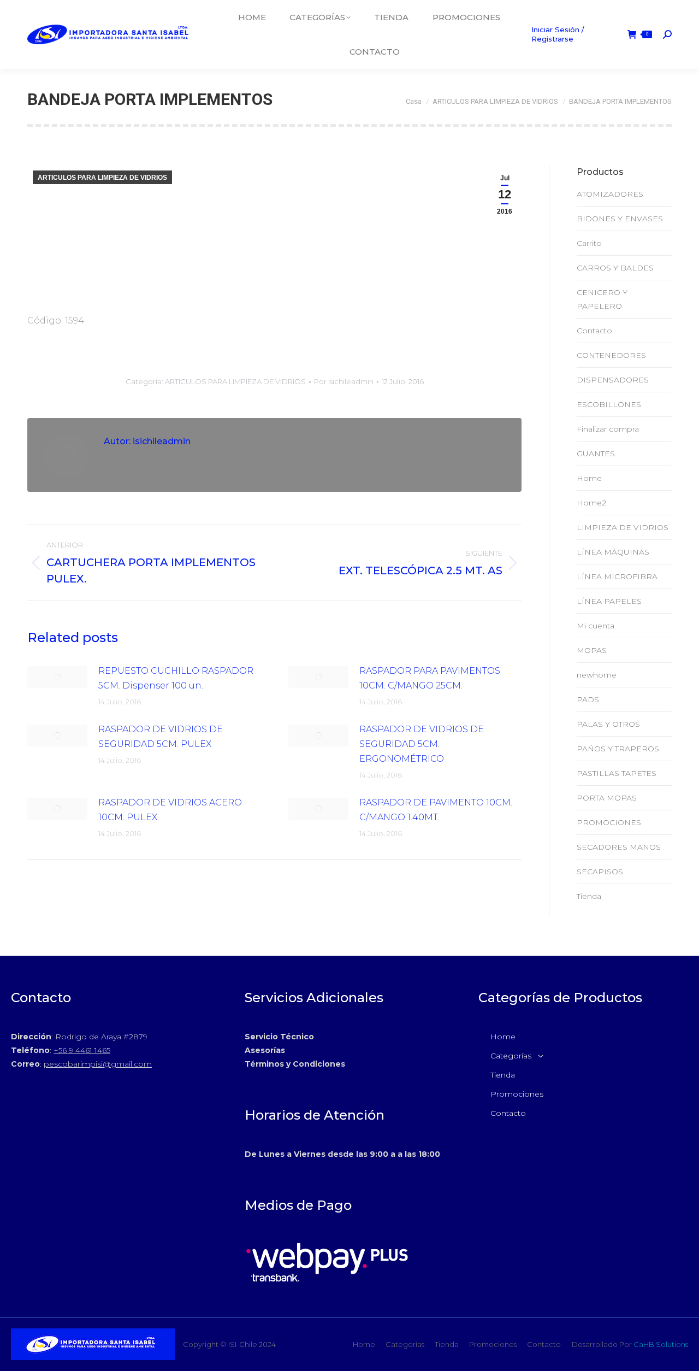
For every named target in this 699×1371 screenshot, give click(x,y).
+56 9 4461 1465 (82, 1050)
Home (589, 478)
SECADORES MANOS (619, 847)
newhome (597, 675)
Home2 (591, 503)
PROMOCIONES (609, 822)
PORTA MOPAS (607, 798)
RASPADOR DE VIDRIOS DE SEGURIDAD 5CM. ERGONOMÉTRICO (421, 744)
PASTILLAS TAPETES (616, 773)
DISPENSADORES (613, 380)
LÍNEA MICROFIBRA (617, 576)
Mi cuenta (595, 626)
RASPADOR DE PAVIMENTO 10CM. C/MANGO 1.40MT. (435, 809)
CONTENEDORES (611, 355)
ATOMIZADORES (610, 194)
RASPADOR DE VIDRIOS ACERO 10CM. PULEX (170, 809)
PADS (588, 699)
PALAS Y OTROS (608, 724)
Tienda (589, 896)
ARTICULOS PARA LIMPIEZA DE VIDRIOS (102, 177)
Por (344, 381)
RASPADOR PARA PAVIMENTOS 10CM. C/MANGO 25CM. (429, 678)
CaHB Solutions (660, 1344)
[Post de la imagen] (57, 677)
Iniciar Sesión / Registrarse (557, 34)
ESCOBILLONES (609, 404)
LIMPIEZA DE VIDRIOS (622, 527)
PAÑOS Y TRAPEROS (618, 749)
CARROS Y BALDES (615, 268)
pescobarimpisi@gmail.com (98, 1064)
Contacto (594, 331)
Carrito (589, 243)
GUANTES (596, 453)
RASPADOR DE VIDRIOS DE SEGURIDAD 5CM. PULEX (160, 736)
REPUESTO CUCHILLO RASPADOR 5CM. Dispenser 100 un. (175, 678)
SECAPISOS (600, 871)
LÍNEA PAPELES (609, 601)
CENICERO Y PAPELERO (602, 299)
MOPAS (592, 650)
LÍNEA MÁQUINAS (613, 552)
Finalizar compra (608, 429)
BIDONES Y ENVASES (620, 218)
